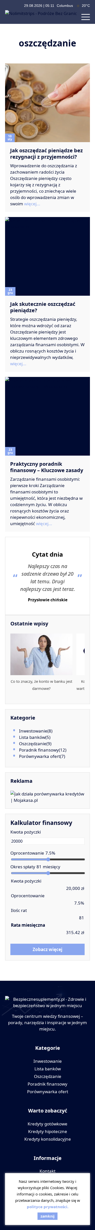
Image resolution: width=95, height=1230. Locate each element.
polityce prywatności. (47, 1206)
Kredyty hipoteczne (47, 1131)
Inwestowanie (33, 731)
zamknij (47, 1216)
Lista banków (32, 737)
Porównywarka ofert (39, 756)
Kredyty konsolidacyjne (47, 1139)
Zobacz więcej (47, 949)
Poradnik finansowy (39, 750)
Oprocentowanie (27, 853)
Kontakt (47, 1171)
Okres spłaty (22, 867)
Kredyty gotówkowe (47, 1124)
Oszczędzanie (32, 743)
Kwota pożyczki (25, 832)
